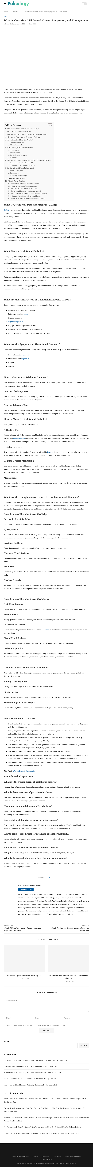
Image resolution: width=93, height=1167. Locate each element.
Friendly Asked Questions (16, 181)
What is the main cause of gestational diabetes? (24, 186)
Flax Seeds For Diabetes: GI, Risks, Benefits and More (22, 1118)
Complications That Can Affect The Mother (22, 165)
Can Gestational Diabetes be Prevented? (20, 168)
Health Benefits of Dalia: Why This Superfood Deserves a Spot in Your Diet (32, 1073)
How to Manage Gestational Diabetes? (20, 147)
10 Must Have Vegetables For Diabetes (17, 1133)
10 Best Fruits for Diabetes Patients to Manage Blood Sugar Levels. (56, 1133)
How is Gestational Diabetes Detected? (20, 140)
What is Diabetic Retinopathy (24, 771)
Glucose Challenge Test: (17, 142)
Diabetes (15, 11)
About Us (45, 1157)
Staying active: (14, 173)
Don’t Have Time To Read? (16, 178)
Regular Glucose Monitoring (18, 155)
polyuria (26, 355)
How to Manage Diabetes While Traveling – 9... (24, 975)
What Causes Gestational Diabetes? (19, 131)
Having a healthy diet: (16, 170)
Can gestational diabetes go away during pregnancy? (26, 191)
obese (26, 314)
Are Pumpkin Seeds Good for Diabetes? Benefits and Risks (24, 1127)
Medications (13, 158)
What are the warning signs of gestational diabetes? (25, 183)
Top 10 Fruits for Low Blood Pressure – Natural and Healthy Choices (30, 1079)
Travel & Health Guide (20, 1157)
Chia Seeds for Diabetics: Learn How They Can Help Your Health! (27, 1108)
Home (6, 11)
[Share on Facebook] (52, 877)
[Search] (74, 3)
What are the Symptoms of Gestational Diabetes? (23, 137)
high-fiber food (19, 438)
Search (6, 1042)
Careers (35, 1157)
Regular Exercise (15, 153)
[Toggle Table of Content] (49, 125)
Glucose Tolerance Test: (17, 145)
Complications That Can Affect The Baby (22, 163)
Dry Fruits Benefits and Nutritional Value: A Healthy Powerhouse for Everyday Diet (35, 1060)
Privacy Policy (46, 1159)
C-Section (45, 630)
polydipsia (25, 359)
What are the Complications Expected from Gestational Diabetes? (29, 160)
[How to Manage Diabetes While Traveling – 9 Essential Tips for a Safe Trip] (24, 958)
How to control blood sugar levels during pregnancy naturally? (29, 193)
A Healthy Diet (14, 150)
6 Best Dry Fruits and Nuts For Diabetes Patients (64, 1127)
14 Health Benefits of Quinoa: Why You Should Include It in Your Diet (30, 1066)
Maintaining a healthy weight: (18, 175)
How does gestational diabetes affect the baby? (24, 188)
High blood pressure (15, 322)
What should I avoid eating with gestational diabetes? (26, 196)
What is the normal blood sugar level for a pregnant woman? (28, 198)
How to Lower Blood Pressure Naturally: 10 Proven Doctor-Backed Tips (31, 1085)
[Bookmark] (77, 3)
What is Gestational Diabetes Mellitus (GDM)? (23, 129)
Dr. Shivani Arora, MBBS (17, 24)
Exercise (50, 452)
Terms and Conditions (73, 1157)
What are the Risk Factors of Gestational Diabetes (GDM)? (27, 134)
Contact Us (57, 1157)
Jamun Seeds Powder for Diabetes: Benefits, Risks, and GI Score (26, 1099)
